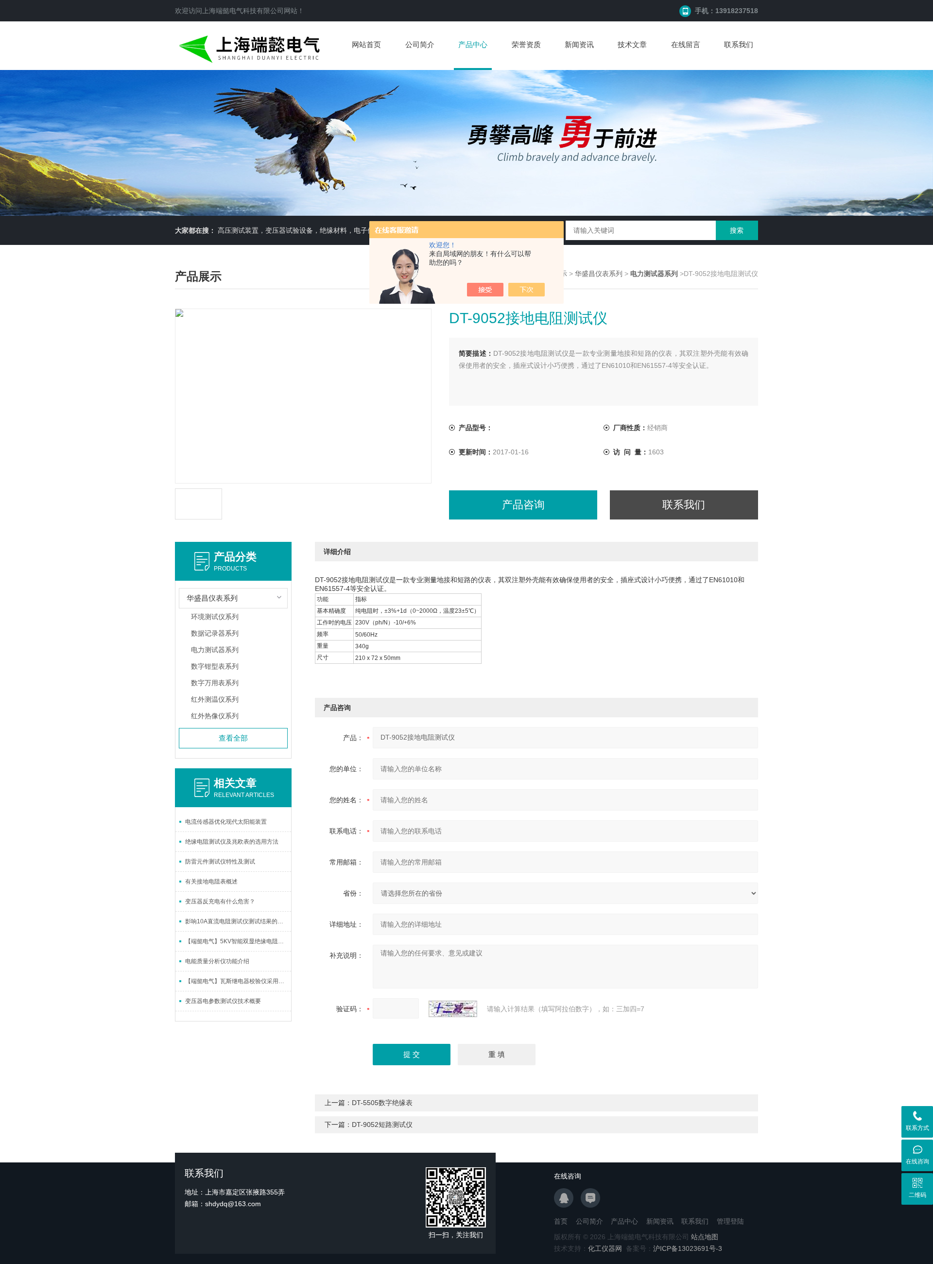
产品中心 (472, 44)
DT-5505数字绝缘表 (382, 1103)
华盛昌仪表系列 (598, 273)
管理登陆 (730, 1221)
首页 (561, 1221)
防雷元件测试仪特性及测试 (220, 861)
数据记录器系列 (215, 633)
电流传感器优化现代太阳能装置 (226, 821)
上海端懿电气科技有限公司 (243, 11)
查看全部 (233, 738)
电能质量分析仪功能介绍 (217, 961)
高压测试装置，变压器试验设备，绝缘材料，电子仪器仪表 (306, 230)
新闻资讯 (579, 44)
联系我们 (738, 44)
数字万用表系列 (215, 683)
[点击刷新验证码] (453, 1009)
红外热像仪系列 (215, 716)
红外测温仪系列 (215, 699)
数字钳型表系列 (215, 666)
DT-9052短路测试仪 (382, 1124)
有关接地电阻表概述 (211, 881)
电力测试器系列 (215, 650)
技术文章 (632, 44)
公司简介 (419, 44)
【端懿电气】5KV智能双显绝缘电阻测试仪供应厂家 (238, 941)
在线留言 (685, 44)
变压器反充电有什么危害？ (220, 901)
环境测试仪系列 (215, 617)
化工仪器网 (605, 1248)
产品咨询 (523, 505)
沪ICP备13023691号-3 (687, 1248)
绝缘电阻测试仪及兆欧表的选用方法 (231, 841)
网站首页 (366, 44)
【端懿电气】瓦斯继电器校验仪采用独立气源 (238, 981)
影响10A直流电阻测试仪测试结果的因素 (237, 921)
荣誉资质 (526, 44)
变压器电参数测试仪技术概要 (223, 1001)
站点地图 (704, 1237)
